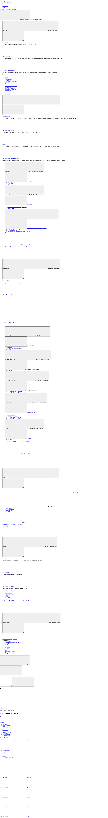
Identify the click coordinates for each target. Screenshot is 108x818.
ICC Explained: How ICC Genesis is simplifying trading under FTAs (16, 600)
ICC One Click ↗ (8, 130)
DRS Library (10, 439)
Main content (5, 6)
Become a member (6, 725)
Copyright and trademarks (7, 753)
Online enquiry (5, 730)
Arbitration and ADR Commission (14, 413)
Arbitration (10, 347)
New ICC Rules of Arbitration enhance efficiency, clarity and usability (16, 246)
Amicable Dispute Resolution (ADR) (15, 348)
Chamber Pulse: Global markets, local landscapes (12, 524)
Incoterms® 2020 (11, 208)
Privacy (4, 756)
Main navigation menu (6, 2)
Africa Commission (11, 415)
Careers (4, 728)
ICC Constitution (5, 752)
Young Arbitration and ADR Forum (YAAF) (16, 392)
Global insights (30, 30)
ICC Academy (8, 586)
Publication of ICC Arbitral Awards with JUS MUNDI (18, 441)
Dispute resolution (31, 268)
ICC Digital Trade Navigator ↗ (11, 158)
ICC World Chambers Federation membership (11, 503)
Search (3, 4)
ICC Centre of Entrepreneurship (14, 229)
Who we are (4, 724)
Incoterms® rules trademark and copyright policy (17, 207)
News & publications (31, 622)
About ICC (29, 546)
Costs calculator (5, 308)
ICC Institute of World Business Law (15, 391)
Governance (10, 370)
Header (3, 1)
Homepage (2, 716)
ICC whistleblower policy (7, 757)
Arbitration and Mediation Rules (8, 322)
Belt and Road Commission (13, 416)
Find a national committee (5, 750)
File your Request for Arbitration (8, 294)
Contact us (2, 722)
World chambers (31, 477)
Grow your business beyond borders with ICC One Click (19, 231)
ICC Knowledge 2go (6, 572)
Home (1, 710)
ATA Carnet (10, 182)
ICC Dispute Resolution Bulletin (14, 418)
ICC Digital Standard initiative (8, 70)
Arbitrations (4, 698)
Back (23, 40)
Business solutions (31, 103)
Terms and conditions (6, 754)
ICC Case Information (12, 349)
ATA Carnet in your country (13, 184)
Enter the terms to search (5, 676)
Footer (3, 7)
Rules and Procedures (12, 440)
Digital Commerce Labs (12, 230)
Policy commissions (6, 56)
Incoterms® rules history (12, 205)
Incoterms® (4, 144)
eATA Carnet (10, 183)
